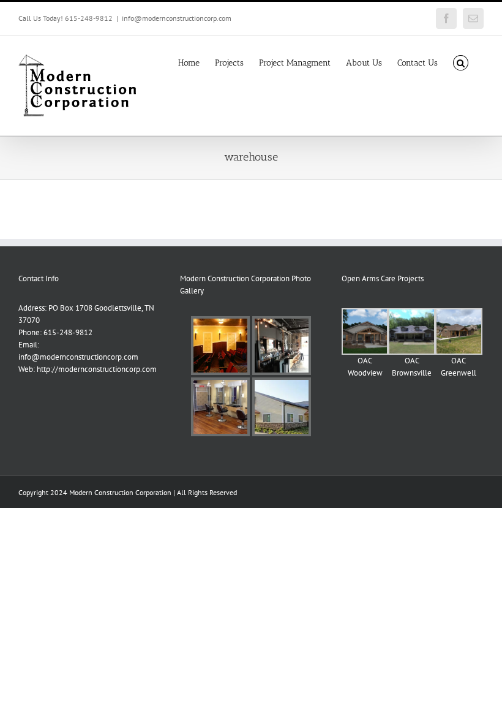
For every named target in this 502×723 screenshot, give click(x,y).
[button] (460, 62)
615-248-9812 (67, 332)
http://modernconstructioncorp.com (97, 369)
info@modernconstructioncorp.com (176, 18)
